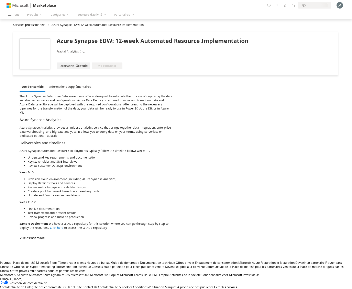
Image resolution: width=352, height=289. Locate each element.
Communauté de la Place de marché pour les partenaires (244, 267)
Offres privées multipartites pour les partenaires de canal (48, 271)
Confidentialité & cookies (115, 287)
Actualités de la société (185, 275)
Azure (46, 275)
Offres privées (185, 263)
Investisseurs (251, 275)
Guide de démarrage (125, 263)
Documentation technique (157, 263)
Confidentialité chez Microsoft (221, 275)
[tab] (33, 86)
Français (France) (11, 279)
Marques (170, 287)
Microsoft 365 (80, 275)
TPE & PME (150, 275)
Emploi (164, 275)
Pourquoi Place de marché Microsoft (24, 263)
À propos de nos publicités (195, 287)
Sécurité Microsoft (29, 275)
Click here (56, 228)
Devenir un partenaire (309, 263)
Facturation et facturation (278, 263)
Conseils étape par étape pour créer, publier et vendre (128, 267)
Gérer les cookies (225, 287)
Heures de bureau (98, 263)
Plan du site (74, 287)
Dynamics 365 (60, 275)
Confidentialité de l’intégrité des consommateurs (33, 287)
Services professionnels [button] (29, 25)
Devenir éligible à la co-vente (185, 267)
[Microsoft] (18, 5)
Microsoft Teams (131, 275)
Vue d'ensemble (32, 87)
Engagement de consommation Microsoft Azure (228, 263)
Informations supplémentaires (70, 87)
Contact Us (90, 287)
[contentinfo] (48, 24)
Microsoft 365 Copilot (104, 275)
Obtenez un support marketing (34, 267)
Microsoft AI (8, 275)
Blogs (53, 263)
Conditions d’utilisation (148, 287)
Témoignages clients (72, 263)
